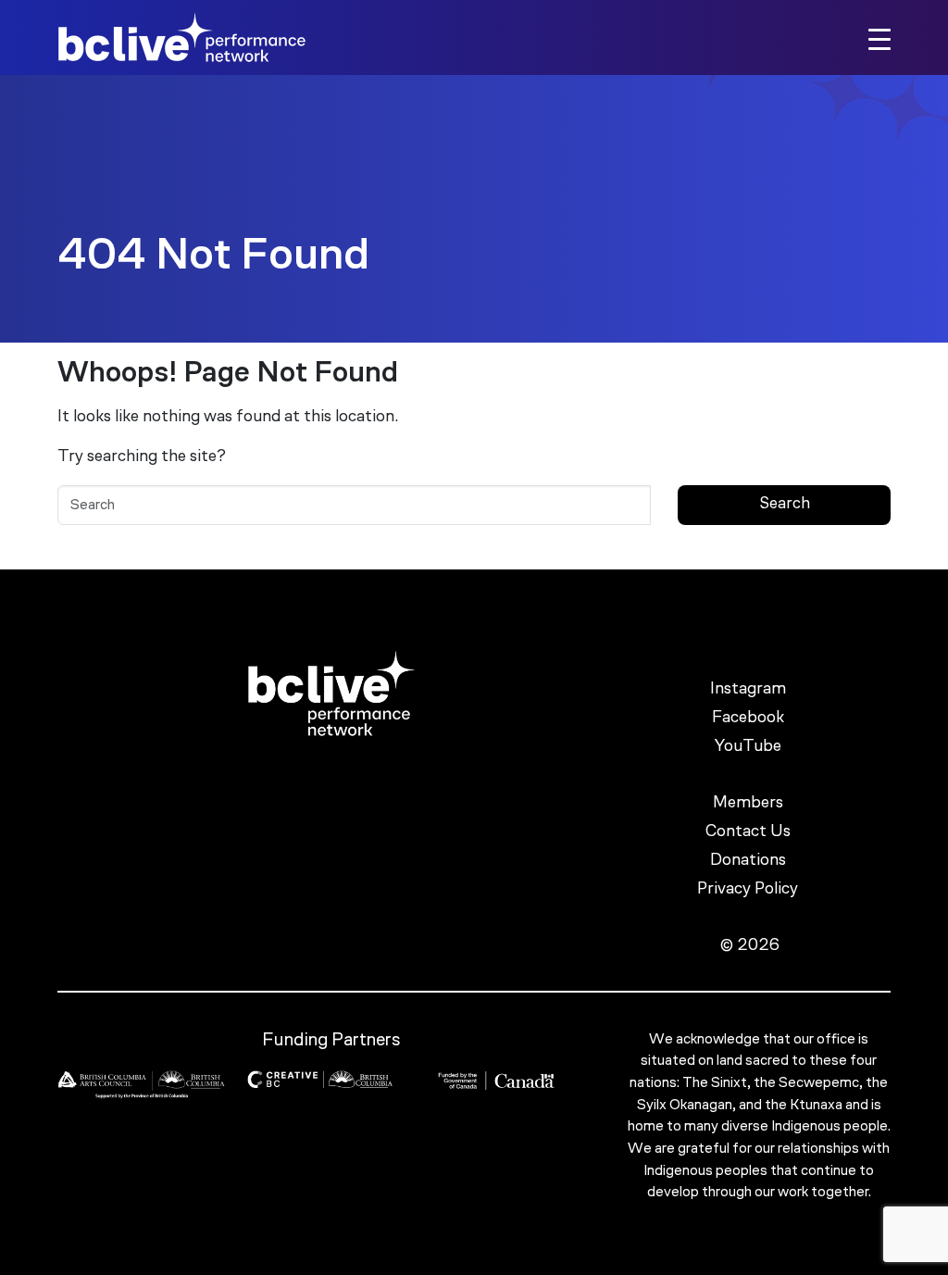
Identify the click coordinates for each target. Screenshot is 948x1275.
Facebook (750, 718)
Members (750, 803)
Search (784, 504)
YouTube (750, 747)
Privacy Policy (749, 889)
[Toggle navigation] (879, 38)
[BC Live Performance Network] (181, 37)
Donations (750, 861)
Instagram (750, 689)
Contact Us (749, 832)
